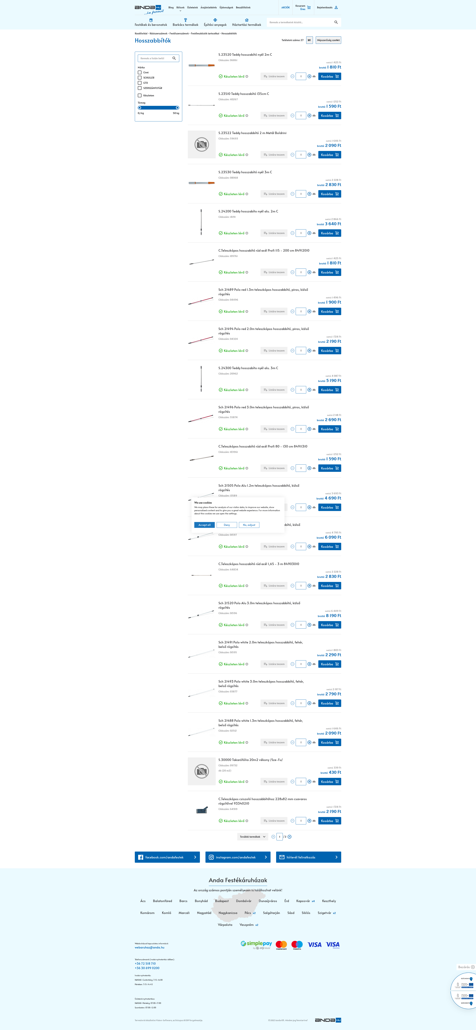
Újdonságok (226, 7)
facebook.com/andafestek (164, 857)
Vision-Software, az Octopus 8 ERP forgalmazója (179, 1020)
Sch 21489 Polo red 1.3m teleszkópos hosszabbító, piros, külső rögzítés (263, 291)
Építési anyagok (215, 24)
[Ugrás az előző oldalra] (273, 836)
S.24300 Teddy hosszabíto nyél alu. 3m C (248, 368)
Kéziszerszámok (158, 33)
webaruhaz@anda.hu (149, 947)
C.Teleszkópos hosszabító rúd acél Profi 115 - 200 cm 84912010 (263, 250)
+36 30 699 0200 (147, 968)
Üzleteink (192, 7)
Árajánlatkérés (209, 7)
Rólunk (180, 7)
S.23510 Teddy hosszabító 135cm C (243, 93)
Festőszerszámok (179, 33)
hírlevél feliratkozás (301, 857)
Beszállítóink (243, 7)
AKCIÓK (286, 7)
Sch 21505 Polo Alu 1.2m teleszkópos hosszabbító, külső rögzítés (258, 487)
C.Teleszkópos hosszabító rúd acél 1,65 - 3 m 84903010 (258, 564)
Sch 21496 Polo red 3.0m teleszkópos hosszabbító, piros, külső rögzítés (263, 409)
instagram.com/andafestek (236, 857)
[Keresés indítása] (336, 22)
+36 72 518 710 (145, 963)
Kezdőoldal (141, 33)
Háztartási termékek (246, 24)
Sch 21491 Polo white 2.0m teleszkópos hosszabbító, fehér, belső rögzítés (260, 644)
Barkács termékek (185, 24)
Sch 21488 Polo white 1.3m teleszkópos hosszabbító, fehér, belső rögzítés (260, 722)
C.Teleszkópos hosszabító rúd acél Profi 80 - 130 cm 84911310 (262, 446)
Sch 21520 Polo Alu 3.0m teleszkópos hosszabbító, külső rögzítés (259, 605)
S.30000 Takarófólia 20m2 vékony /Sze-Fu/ (250, 759)
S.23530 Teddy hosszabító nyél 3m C (245, 172)
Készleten (148, 95)
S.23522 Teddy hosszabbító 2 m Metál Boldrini (252, 133)
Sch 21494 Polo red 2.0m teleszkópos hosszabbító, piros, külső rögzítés (263, 330)
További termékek (250, 836)
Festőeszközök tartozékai (205, 33)
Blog (171, 7)
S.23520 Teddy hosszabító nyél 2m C (245, 54)
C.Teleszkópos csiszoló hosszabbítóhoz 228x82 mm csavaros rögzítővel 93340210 (262, 801)
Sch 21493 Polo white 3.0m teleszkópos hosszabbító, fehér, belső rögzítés (261, 683)
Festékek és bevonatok (151, 24)
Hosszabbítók (229, 33)
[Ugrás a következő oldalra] (289, 836)
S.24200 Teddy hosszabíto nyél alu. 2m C (248, 211)
